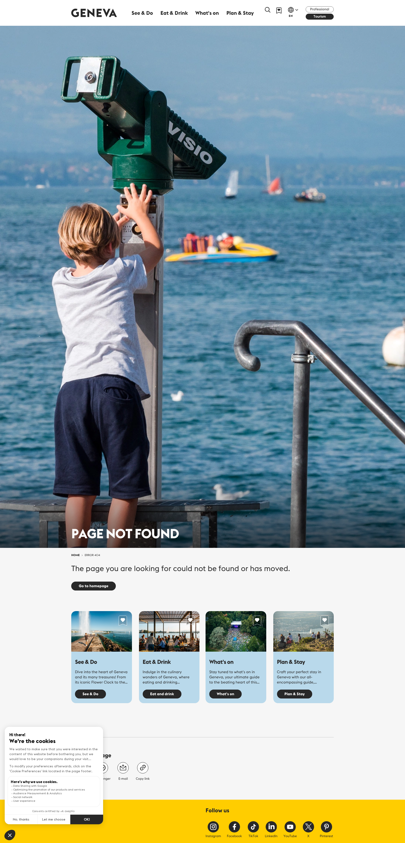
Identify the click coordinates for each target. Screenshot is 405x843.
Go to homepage (93, 586)
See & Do (86, 661)
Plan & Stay (291, 661)
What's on (221, 661)
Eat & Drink (157, 661)
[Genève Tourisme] (94, 12)
